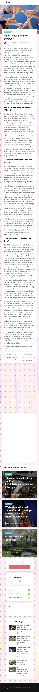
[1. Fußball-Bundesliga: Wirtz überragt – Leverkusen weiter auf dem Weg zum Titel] (12, 638)
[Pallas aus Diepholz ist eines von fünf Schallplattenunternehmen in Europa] (19, 484)
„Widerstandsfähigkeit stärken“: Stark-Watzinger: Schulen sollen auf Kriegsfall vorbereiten (23, 651)
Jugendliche (8, 31)
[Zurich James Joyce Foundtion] (19, 543)
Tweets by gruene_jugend (16, 581)
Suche (19, 567)
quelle (6, 349)
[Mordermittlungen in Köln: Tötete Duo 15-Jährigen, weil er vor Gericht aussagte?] (12, 669)
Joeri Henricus (10, 523)
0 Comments (28, 42)
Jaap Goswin (9, 42)
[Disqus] (19, 388)
